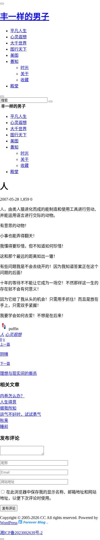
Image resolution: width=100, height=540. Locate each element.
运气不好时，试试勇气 (20, 414)
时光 (25, 67)
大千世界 (18, 43)
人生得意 (8, 402)
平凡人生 (18, 31)
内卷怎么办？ (12, 396)
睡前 (4, 426)
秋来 (4, 420)
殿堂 (14, 86)
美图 (14, 55)
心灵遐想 (18, 37)
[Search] (50, 101)
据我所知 (8, 408)
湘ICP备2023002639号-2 (21, 533)
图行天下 (18, 49)
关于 (25, 74)
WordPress (8, 523)
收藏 (25, 80)
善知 (14, 61)
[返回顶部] (2, 539)
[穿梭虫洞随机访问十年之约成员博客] (33, 523)
